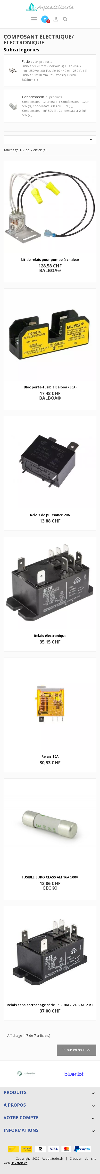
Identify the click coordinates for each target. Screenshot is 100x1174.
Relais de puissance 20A (50, 515)
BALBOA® (50, 270)
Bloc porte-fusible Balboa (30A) (50, 387)
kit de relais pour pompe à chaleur (50, 259)
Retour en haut (76, 1050)
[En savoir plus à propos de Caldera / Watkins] (34, 1074)
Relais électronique (50, 635)
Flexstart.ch (19, 1163)
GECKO (50, 888)
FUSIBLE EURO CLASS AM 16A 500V (50, 877)
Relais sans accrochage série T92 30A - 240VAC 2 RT (50, 1005)
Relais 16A (50, 756)
